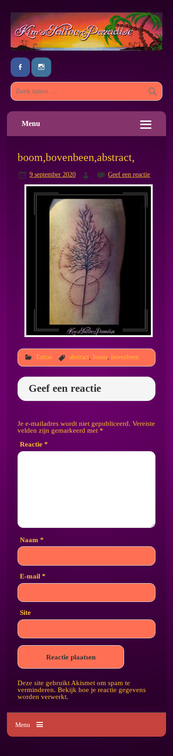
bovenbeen (125, 357)
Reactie (34, 444)
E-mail (33, 576)
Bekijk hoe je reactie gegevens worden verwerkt (82, 693)
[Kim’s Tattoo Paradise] (86, 48)
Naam (32, 539)
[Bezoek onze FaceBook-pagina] (20, 67)
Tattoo (44, 357)
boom (100, 357)
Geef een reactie (129, 174)
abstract (79, 357)
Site (25, 612)
